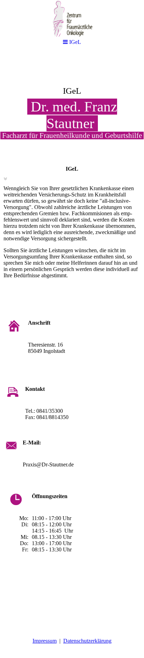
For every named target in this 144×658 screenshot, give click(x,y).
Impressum (45, 641)
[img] (72, 106)
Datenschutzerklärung (87, 641)
